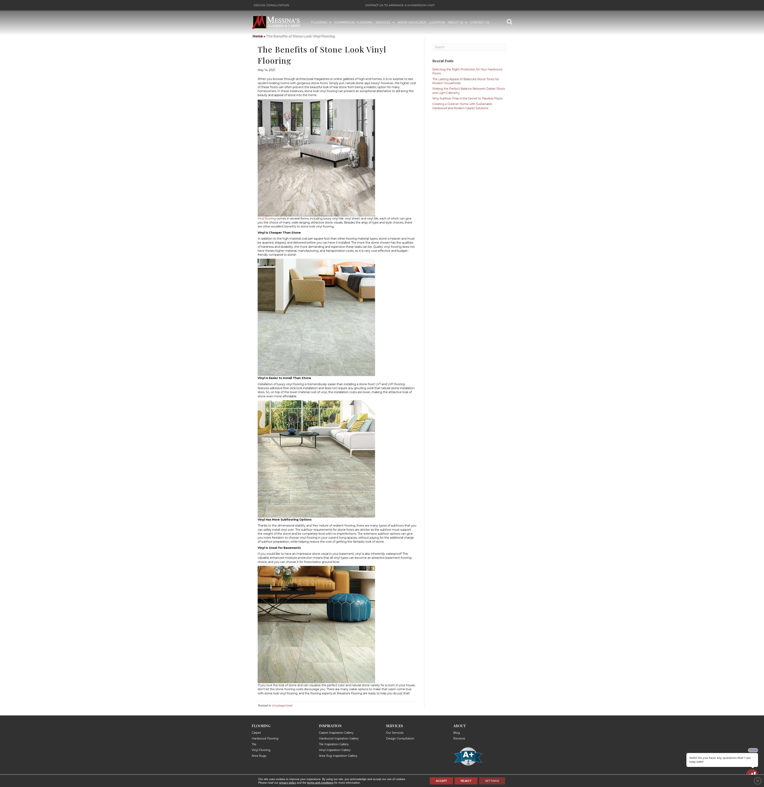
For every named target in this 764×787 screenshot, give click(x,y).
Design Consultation (271, 5)
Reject (466, 780)
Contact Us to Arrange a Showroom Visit (400, 5)
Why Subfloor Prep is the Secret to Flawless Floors (467, 98)
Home (258, 36)
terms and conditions (320, 782)
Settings (492, 780)
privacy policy (287, 782)
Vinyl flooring (267, 218)
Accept (441, 780)
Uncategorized (282, 705)
